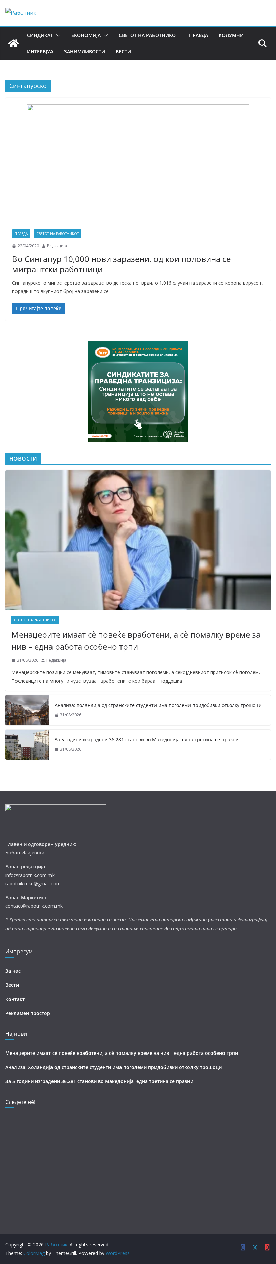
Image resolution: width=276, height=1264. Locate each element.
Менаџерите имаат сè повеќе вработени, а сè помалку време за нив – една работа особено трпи (136, 640)
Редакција (57, 246)
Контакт (15, 999)
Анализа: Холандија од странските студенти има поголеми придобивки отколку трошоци (158, 705)
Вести (123, 51)
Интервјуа (40, 51)
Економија (86, 35)
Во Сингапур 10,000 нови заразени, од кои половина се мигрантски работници (121, 264)
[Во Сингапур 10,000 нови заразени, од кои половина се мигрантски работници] (138, 166)
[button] (57, 35)
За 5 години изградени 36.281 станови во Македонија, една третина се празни (147, 739)
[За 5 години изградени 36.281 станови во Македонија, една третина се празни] (27, 745)
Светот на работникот (148, 35)
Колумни (231, 35)
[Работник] (13, 43)
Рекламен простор (27, 1013)
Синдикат (40, 35)
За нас (13, 971)
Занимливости (84, 51)
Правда (198, 35)
